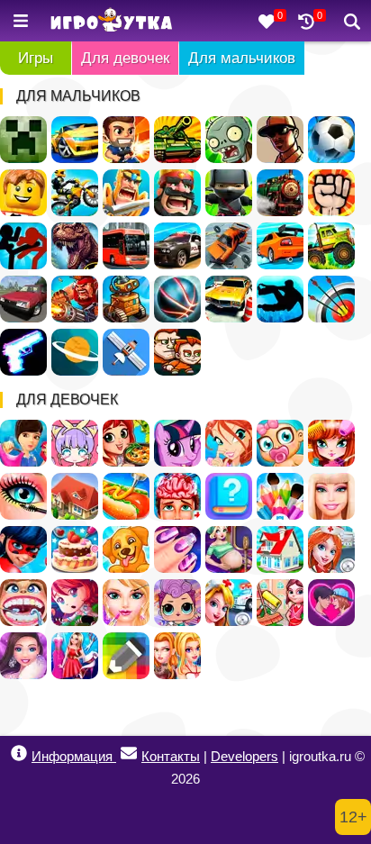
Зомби (228, 139)
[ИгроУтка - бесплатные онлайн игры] (111, 21)
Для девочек (125, 58)
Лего (23, 192)
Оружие (23, 352)
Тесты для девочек (228, 496)
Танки (177, 139)
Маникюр (177, 549)
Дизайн (74, 655)
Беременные (228, 549)
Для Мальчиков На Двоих (177, 352)
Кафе (126, 496)
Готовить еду (126, 443)
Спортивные (177, 299)
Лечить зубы (23, 602)
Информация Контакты (116, 756)
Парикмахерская (331, 443)
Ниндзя (228, 192)
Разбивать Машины (228, 245)
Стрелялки (126, 139)
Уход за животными (126, 549)
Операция (177, 496)
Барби (331, 496)
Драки (331, 192)
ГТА (280, 139)
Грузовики (331, 245)
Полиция (177, 245)
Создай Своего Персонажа (74, 443)
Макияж (23, 496)
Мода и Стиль (23, 655)
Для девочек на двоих (177, 655)
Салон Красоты (126, 602)
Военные (74, 299)
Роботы (126, 299)
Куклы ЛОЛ (177, 602)
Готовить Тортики (74, 549)
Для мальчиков (241, 58)
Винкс (228, 443)
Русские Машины (23, 299)
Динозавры (74, 245)
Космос (74, 352)
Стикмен (23, 245)
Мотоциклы (74, 192)
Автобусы (126, 245)
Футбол (331, 139)
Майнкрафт (23, 139)
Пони (177, 443)
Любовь (331, 602)
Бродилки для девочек (74, 602)
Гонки (74, 139)
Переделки (280, 549)
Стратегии (177, 192)
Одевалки (23, 443)
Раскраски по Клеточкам (126, 655)
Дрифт (280, 245)
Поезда (280, 192)
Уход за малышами (280, 443)
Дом (74, 496)
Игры (35, 58)
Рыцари (126, 192)
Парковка (228, 299)
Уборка (280, 602)
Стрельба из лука (331, 299)
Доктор (228, 602)
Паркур (280, 299)
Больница (331, 549)
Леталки (126, 352)
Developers (244, 756)
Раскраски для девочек (280, 496)
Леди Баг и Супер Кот (23, 549)
